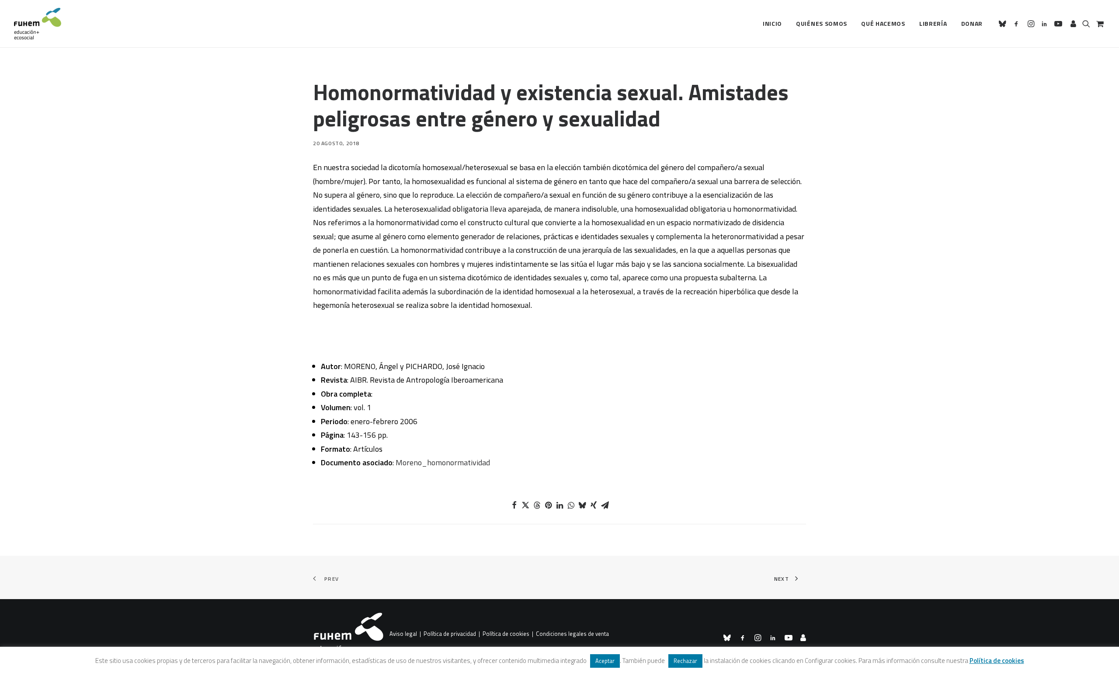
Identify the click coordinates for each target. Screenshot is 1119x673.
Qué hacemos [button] (883, 23)
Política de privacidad (450, 634)
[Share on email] (605, 505)
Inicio (772, 23)
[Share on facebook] (514, 505)
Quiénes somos (821, 23)
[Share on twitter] (525, 505)
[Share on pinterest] (548, 505)
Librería (933, 23)
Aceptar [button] (605, 660)
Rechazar (685, 660)
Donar (972, 23)
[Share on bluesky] (582, 505)
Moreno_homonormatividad (443, 462)
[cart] (1099, 23)
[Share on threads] (537, 505)
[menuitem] (772, 23)
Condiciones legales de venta (572, 634)
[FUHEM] (37, 23)
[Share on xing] (593, 505)
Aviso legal (403, 634)
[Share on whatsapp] (571, 505)
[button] (1003, 23)
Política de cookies (506, 634)
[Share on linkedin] (559, 505)
